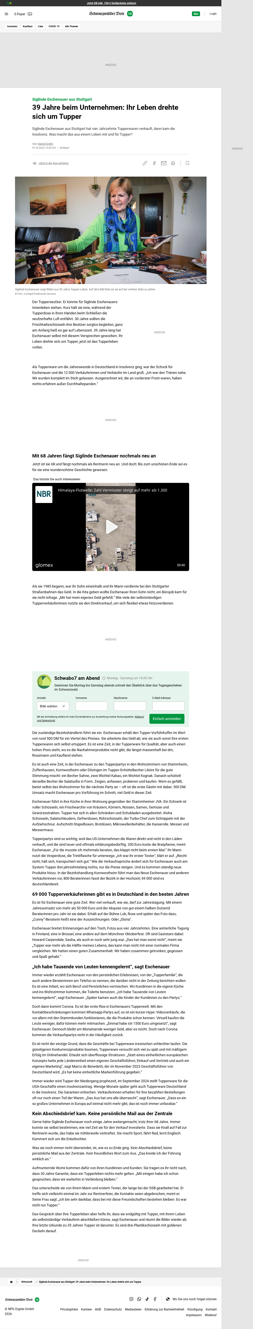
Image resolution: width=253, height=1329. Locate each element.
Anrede (41, 697)
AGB (98, 1309)
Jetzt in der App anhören (54, 163)
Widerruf (211, 1315)
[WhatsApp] (139, 1299)
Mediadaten (133, 1309)
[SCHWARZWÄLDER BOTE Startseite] (111, 14)
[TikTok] (147, 1299)
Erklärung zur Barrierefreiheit (164, 1309)
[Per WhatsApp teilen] (173, 163)
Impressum (194, 1315)
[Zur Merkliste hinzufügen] (186, 163)
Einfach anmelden (167, 719)
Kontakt (211, 1309)
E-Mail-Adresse (161, 697)
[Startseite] (11, 1282)
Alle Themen (71, 26)
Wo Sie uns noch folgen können (195, 1299)
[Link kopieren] (145, 163)
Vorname (81, 697)
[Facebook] (155, 1299)
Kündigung (195, 1309)
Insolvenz (12, 26)
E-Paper (19, 14)
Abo (196, 13)
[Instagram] (131, 1299)
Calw (40, 26)
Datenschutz (113, 1309)
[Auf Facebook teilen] (154, 163)
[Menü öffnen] (6, 14)
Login (213, 13)
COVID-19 (54, 26)
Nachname (120, 697)
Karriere (86, 1309)
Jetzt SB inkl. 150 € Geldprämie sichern (111, 3)
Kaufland (27, 26)
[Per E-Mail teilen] (164, 163)
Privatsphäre (69, 1309)
